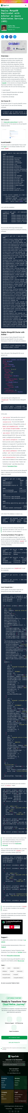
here (5, 146)
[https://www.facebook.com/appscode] (15, 1111)
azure (9, 968)
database (5, 971)
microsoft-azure (6, 974)
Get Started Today (14, 1037)
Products (4, 1078)
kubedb (12, 971)
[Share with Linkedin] (6, 36)
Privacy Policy (9, 1108)
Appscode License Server (11, 122)
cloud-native (16, 968)
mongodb (15, 974)
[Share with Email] (14, 36)
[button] (25, 5)
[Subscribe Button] (23, 1064)
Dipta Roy (11, 26)
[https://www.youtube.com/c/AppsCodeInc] (18, 1111)
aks (3, 968)
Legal (16, 1092)
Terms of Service (18, 1108)
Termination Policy (12, 466)
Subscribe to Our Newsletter (14, 1060)
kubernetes (19, 971)
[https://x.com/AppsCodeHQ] (10, 1111)
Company (4, 1092)
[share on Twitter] (2, 36)
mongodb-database (18, 977)
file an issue (21, 960)
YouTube (20, 952)
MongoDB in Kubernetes (13, 955)
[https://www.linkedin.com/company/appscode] (12, 1111)
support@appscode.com (14, 1073)
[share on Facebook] (10, 36)
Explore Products (14, 1042)
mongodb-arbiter (6, 977)
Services (17, 1078)
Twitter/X (3, 947)
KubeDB (4, 83)
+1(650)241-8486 (15, 1070)
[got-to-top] (25, 1108)
